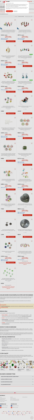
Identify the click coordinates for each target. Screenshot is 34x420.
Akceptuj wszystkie (9, 11)
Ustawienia (15, 11)
